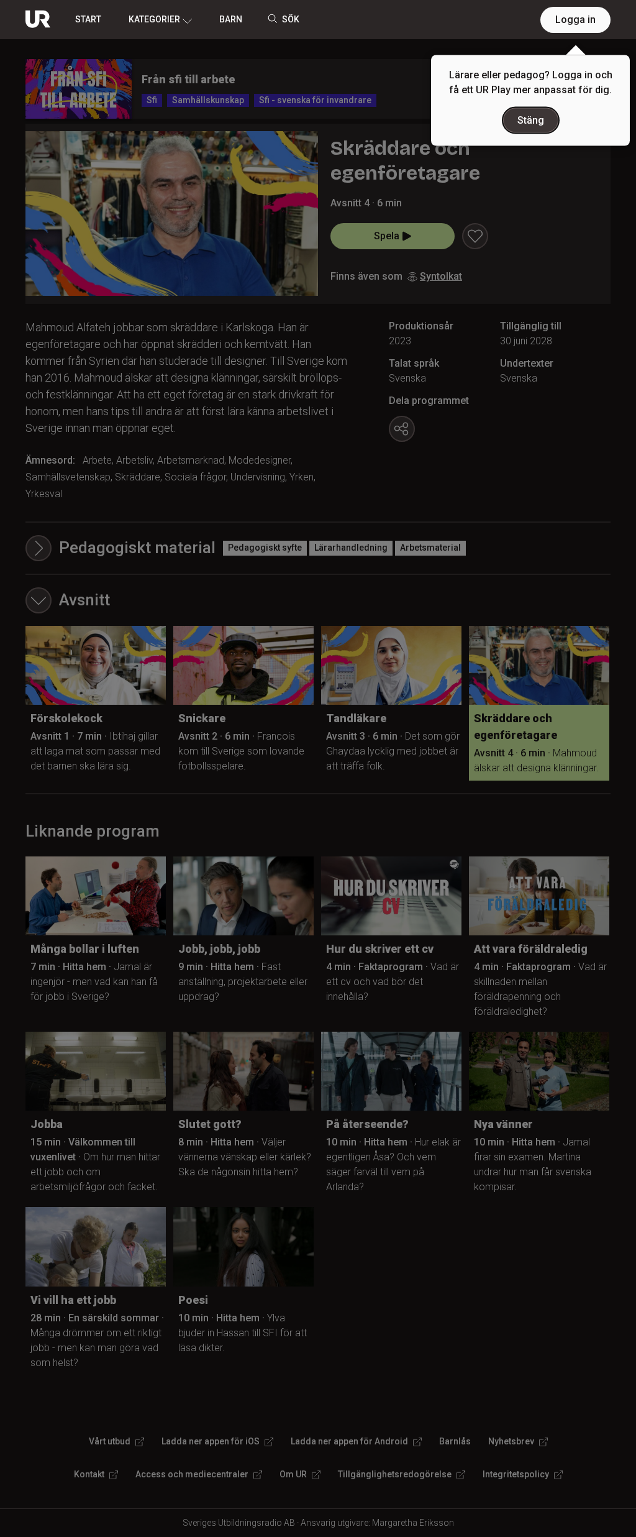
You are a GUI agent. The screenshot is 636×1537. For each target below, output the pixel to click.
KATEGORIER (154, 19)
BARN (230, 19)
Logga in (575, 19)
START (88, 19)
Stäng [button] (530, 120)
